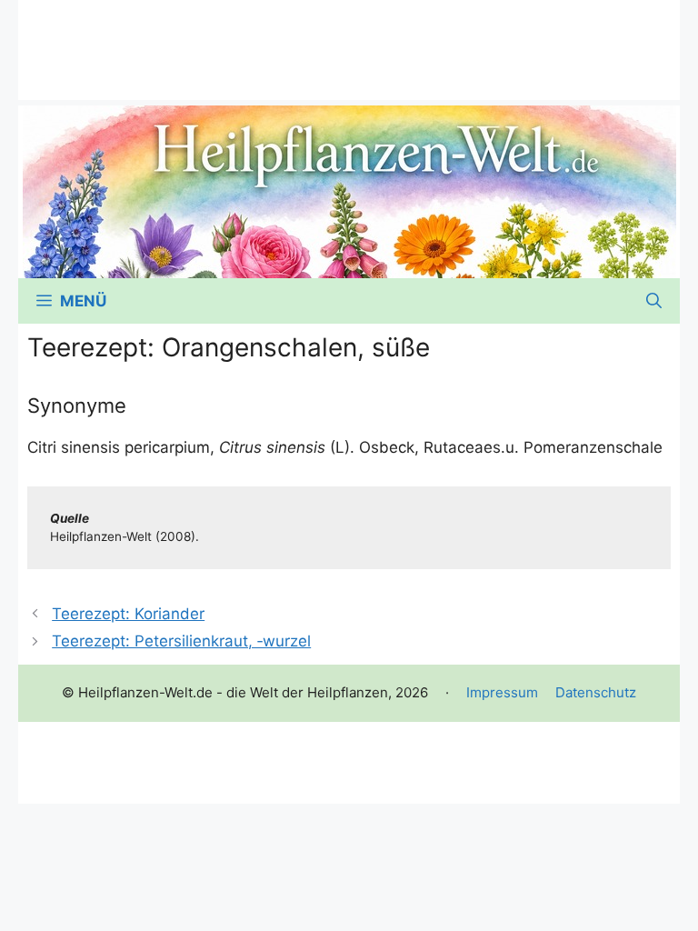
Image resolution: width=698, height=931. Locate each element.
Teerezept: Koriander (128, 614)
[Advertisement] (349, 41)
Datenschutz (595, 692)
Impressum (502, 692)
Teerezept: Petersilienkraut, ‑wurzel (181, 641)
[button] (654, 301)
